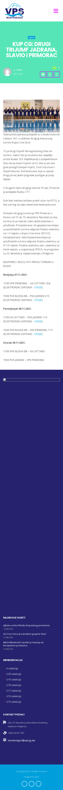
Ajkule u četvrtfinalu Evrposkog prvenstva (26, 625)
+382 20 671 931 (16, 732)
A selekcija (12, 668)
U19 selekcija (13, 679)
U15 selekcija (13, 701)
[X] (50, 74)
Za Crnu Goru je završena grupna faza (24, 633)
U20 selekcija (13, 674)
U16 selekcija (13, 696)
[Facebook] (43, 74)
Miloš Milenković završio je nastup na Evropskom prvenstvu (23, 644)
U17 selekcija (13, 690)
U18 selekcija (13, 685)
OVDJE (38, 287)
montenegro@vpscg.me (21, 740)
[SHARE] (57, 74)
